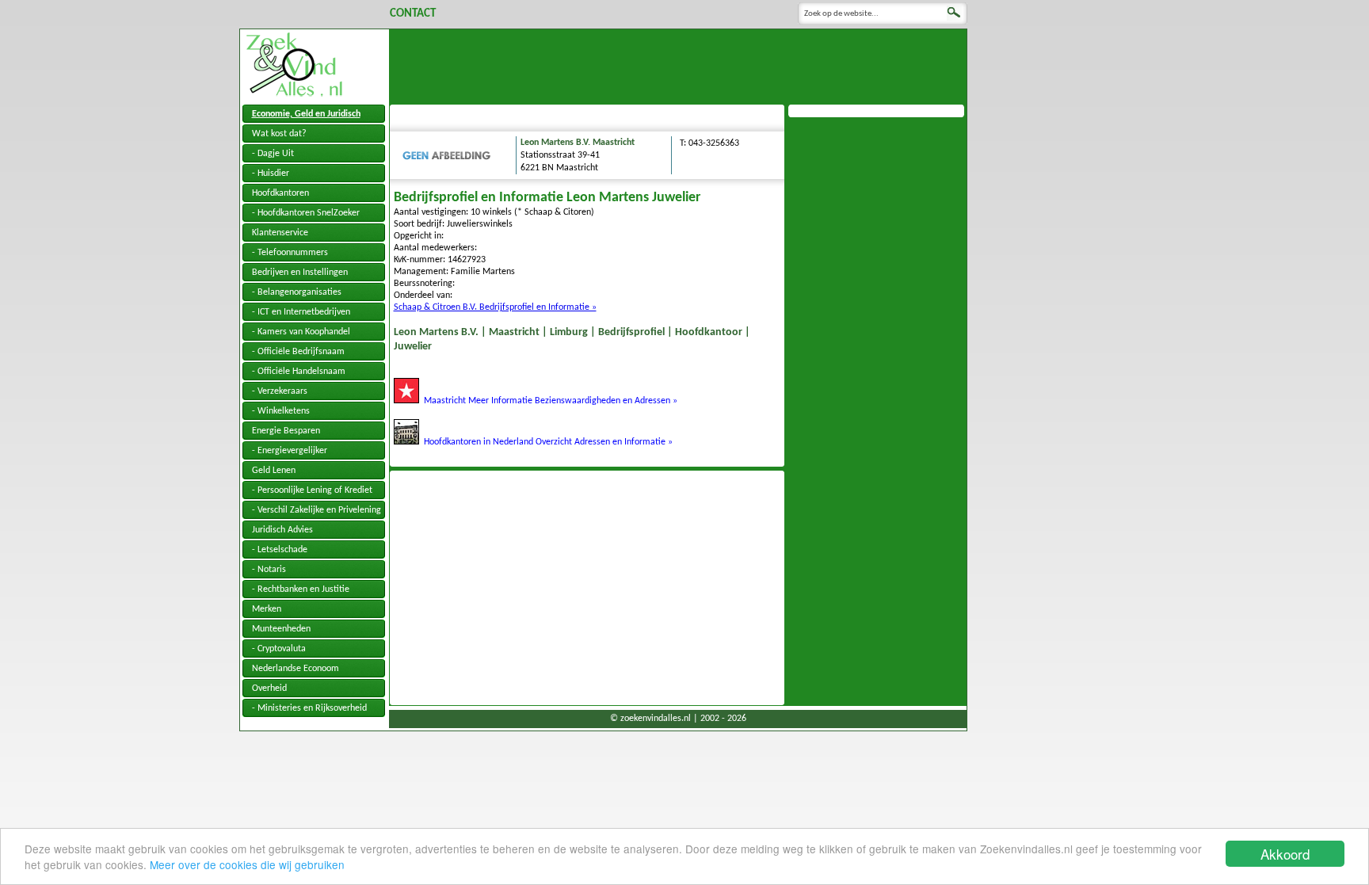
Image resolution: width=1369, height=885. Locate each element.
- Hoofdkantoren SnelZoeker (306, 213)
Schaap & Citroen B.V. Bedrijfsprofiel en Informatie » (495, 307)
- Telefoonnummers (290, 252)
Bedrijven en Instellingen (300, 272)
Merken (266, 609)
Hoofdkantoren (280, 193)
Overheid (269, 688)
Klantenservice (280, 233)
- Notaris (269, 569)
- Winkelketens (281, 411)
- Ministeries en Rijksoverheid (309, 708)
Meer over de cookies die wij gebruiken (247, 864)
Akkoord (1285, 854)
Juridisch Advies (282, 530)
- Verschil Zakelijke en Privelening (316, 510)
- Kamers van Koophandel (301, 332)
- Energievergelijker (289, 451)
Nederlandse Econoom (295, 668)
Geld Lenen (274, 470)
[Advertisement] (678, 65)
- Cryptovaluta (279, 649)
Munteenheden (281, 629)
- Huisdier (270, 173)
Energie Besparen (286, 431)
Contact (413, 14)
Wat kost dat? (279, 134)
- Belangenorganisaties (296, 292)
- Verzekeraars (279, 391)
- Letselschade (279, 550)
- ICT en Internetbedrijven (301, 312)
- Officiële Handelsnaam (298, 371)
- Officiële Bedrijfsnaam (298, 352)
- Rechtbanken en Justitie (300, 589)
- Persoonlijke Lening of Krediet (312, 490)
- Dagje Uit (273, 153)
